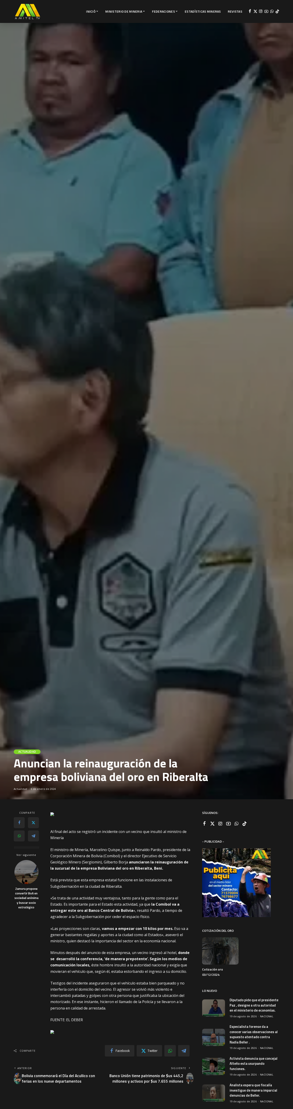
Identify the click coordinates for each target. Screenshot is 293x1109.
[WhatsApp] (272, 11)
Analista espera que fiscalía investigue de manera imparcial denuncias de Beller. (253, 1090)
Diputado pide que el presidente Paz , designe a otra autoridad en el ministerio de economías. (254, 1005)
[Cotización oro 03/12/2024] (220, 951)
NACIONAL (266, 1016)
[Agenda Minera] (27, 11)
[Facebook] (250, 11)
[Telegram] (33, 836)
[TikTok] (277, 11)
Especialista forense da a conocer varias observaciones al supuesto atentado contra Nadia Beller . (254, 1034)
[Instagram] (261, 11)
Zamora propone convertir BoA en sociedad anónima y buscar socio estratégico (26, 898)
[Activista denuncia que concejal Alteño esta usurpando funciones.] (213, 1066)
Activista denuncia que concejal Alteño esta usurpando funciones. (253, 1063)
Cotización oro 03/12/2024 (212, 972)
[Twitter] (255, 11)
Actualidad (27, 752)
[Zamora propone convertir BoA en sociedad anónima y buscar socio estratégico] (26, 872)
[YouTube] (266, 11)
